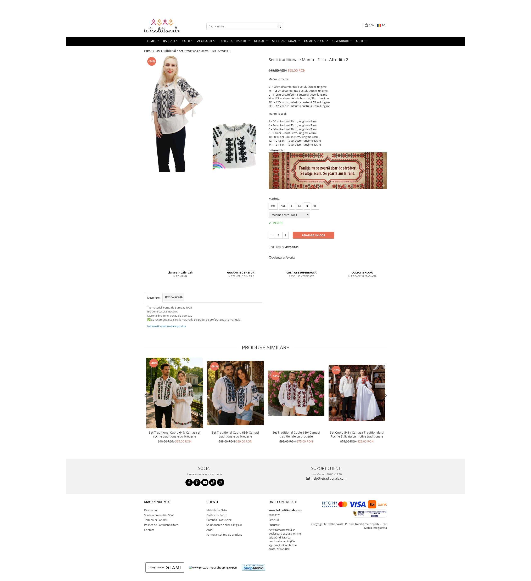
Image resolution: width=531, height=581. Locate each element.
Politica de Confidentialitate (161, 525)
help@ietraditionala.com (328, 478)
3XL (283, 206)
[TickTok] (212, 482)
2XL (273, 206)
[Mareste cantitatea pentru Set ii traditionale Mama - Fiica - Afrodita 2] (285, 235)
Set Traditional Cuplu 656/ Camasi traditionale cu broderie (235, 434)
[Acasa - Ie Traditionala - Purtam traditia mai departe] (165, 26)
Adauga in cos (313, 235)
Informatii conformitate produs (166, 326)
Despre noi (150, 510)
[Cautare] (279, 26)
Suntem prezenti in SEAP (159, 515)
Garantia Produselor (218, 520)
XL (315, 206)
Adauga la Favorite (284, 257)
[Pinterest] (197, 482)
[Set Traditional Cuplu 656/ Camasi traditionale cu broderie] (235, 393)
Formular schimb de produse (224, 534)
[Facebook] (189, 482)
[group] (203, 114)
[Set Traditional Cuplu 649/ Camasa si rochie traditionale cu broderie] (174, 393)
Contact (149, 530)
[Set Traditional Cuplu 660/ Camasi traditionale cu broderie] (296, 393)
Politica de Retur (216, 515)
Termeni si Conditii (155, 520)
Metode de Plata (216, 510)
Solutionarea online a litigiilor (224, 525)
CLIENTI (212, 502)
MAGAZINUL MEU (157, 502)
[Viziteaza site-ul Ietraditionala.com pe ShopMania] (253, 567)
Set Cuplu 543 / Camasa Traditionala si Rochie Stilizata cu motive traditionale (357, 434)
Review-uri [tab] (174, 297)
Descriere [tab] (153, 297)
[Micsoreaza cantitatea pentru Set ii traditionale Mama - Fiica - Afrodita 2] (272, 235)
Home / (149, 51)
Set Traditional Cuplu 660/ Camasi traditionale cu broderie (296, 434)
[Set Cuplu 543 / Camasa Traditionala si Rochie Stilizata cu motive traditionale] (357, 393)
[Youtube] (204, 482)
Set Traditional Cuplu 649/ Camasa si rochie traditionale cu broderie (174, 434)
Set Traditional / (167, 51)
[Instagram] (220, 482)
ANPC (209, 530)
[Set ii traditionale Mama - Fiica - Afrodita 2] (203, 114)
